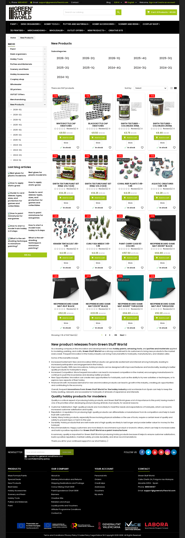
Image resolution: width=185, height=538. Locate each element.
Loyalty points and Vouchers (64, 505)
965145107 (22, 2)
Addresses (100, 486)
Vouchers (99, 490)
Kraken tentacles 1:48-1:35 (66, 244)
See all (27, 254)
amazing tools (134, 348)
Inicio (11, 44)
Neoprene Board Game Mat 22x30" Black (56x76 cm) (98, 306)
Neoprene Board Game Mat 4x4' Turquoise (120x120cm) (162, 306)
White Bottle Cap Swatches (66, 124)
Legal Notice (96, 535)
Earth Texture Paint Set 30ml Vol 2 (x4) (98, 184)
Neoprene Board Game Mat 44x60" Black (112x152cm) (162, 246)
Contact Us (56, 513)
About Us (55, 475)
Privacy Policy (71, 535)
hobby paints (119, 348)
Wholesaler (56, 30)
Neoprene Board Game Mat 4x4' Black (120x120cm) (66, 306)
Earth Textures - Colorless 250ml (162, 124)
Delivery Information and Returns (66, 479)
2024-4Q (17, 145)
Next (123, 335)
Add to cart (66, 137)
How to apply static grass (35, 183)
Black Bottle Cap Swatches (98, 124)
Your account (104, 468)
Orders (98, 479)
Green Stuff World (92, 351)
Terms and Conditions (54, 535)
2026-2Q (17, 114)
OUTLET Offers (75, 30)
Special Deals (14, 479)
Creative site (116, 30)
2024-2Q (17, 155)
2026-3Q (17, 109)
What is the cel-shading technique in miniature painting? (36, 242)
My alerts (99, 494)
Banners (55, 494)
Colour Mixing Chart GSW (62, 486)
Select (151, 88)
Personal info (101, 475)
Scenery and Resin (128, 24)
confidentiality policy (39, 458)
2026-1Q (17, 119)
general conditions (48, 456)
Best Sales (13, 486)
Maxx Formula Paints (17, 475)
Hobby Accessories (103, 24)
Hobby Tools (51, 24)
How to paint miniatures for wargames (35, 215)
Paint (13, 24)
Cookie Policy (84, 535)
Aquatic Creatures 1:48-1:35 (162, 184)
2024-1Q (17, 160)
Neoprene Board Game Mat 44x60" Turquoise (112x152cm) (130, 306)
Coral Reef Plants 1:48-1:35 (130, 184)
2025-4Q (17, 124)
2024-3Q (17, 150)
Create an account (166, 2)
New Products (96, 30)
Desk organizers (30, 24)
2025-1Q (17, 140)
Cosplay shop (150, 24)
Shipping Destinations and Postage (67, 483)
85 (115, 335)
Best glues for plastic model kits (37, 173)
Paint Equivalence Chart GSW (64, 490)
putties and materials (158, 348)
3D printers (16, 30)
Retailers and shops (60, 501)
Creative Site (57, 498)
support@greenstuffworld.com (53, 2)
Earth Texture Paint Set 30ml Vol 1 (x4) (66, 184)
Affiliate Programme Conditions (66, 509)
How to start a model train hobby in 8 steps (36, 228)
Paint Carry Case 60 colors (130, 244)
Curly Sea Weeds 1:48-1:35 (98, 244)
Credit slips (100, 483)
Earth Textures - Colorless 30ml (130, 124)
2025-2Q (17, 134)
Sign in (152, 2)
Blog (109, 2)
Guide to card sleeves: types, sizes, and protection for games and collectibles (35, 199)
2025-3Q (17, 129)
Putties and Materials (75, 24)
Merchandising (36, 30)
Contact (74, 2)
